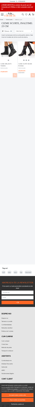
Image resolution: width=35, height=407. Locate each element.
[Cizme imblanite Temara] (8, 50)
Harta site (4, 367)
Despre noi (5, 318)
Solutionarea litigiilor (8, 373)
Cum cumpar (5, 341)
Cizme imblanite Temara (6, 65)
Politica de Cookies (7, 331)
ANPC (3, 370)
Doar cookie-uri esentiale (17, 400)
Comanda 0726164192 (17, 1)
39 (26, 60)
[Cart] (33, 14)
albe (9, 272)
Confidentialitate (7, 324)
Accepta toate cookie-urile (17, 395)
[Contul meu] (30, 14)
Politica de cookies (12, 389)
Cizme (1, 19)
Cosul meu (5, 344)
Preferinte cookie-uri (17, 404)
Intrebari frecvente (7, 364)
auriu (15, 272)
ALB (3, 272)
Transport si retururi (7, 351)
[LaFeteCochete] (10, 14)
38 (23, 60)
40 (8, 60)
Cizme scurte (9, 19)
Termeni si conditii (7, 321)
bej (21, 272)
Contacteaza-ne (6, 360)
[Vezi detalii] (2, 56)
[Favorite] (26, 14)
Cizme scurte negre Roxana (25, 65)
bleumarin (28, 272)
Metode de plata (7, 347)
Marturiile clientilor (7, 328)
